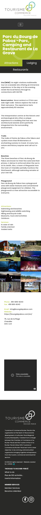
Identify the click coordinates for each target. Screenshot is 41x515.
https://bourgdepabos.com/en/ (18, 314)
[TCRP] (20, 9)
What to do (9, 472)
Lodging (32, 63)
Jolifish (10, 464)
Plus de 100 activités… (14, 475)
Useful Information (13, 478)
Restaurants (20, 69)
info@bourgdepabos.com (21, 309)
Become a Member (13, 491)
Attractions (11, 63)
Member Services (12, 484)
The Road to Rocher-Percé (16, 469)
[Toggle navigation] (20, 24)
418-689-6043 (17, 302)
